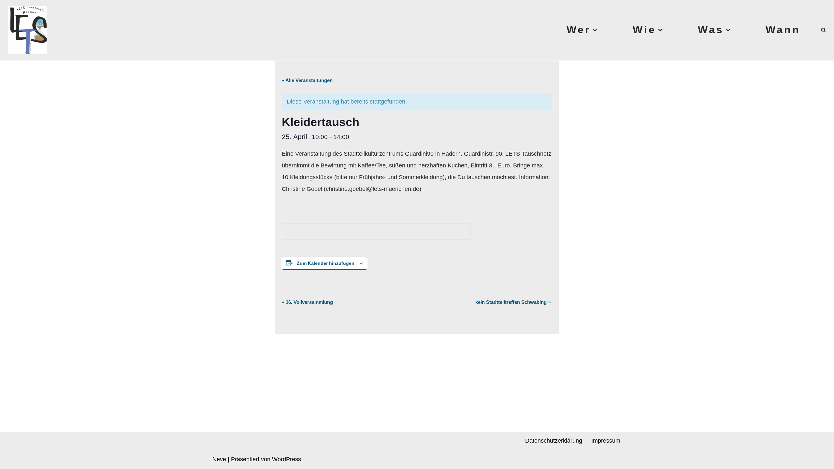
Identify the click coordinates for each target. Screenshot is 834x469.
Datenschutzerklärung (553, 440)
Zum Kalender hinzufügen (325, 263)
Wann (783, 30)
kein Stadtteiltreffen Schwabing (513, 302)
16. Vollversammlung (307, 302)
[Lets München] (26, 30)
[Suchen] (823, 29)
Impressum (605, 440)
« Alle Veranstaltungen (307, 80)
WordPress (286, 459)
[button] (594, 30)
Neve (219, 459)
